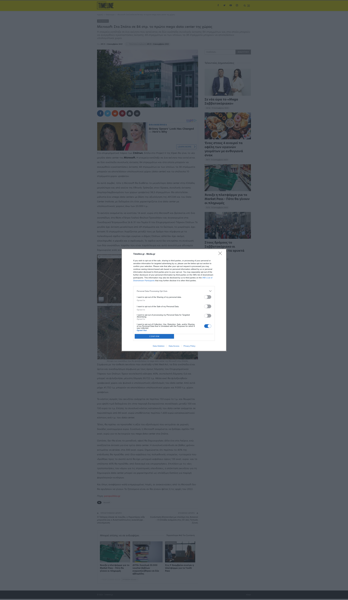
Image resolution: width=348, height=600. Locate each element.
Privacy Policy (189, 346)
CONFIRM (154, 336)
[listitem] (174, 291)
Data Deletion (158, 346)
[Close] (221, 254)
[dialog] (174, 300)
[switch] (207, 297)
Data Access (174, 346)
